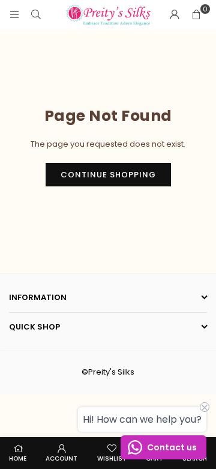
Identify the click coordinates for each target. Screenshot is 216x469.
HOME (17, 458)
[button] (196, 15)
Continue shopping (108, 174)
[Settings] (174, 15)
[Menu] (14, 14)
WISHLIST (112, 458)
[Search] (36, 14)
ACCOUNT (61, 458)
